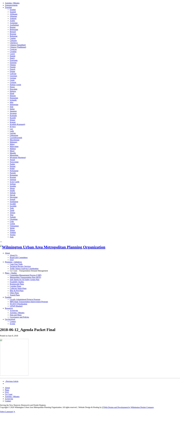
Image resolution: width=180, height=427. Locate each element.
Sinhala (13, 193)
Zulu (11, 237)
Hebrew (13, 91)
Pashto (12, 164)
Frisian (12, 71)
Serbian (13, 184)
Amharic (13, 18)
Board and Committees (19, 257)
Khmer (12, 120)
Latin (12, 131)
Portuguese (14, 171)
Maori (12, 151)
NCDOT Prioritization (18, 304)
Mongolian (14, 155)
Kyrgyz (13, 127)
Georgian (13, 76)
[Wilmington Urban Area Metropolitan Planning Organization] (52, 247)
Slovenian (14, 197)
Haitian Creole (15, 85)
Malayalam (14, 146)
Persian (12, 166)
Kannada (13, 116)
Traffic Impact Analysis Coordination (24, 269)
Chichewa (14, 43)
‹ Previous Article (11, 381)
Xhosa (12, 230)
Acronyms (14, 310)
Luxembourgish (16, 138)
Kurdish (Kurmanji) (17, 124)
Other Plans (14, 293)
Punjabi (13, 173)
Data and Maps (16, 315)
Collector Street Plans (18, 288)
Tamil (12, 210)
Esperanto (14, 60)
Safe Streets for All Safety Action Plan (24, 280)
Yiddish (13, 232)
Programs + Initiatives (13, 262)
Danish (12, 56)
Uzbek (12, 224)
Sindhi (12, 191)
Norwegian (14, 162)
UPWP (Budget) (16, 306)
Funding (8, 297)
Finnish (13, 67)
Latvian (13, 133)
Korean (13, 122)
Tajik (12, 208)
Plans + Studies (11, 273)
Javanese (13, 113)
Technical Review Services (20, 266)
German (13, 78)
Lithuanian (14, 135)
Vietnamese (14, 226)
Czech (12, 54)
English (13, 10)
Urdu (12, 221)
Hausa (12, 87)
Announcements (11, 5)
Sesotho (13, 186)
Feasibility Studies (17, 282)
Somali (12, 199)
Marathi (13, 153)
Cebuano (13, 40)
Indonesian (14, 104)
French (12, 69)
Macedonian (14, 140)
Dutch (12, 58)
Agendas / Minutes (12, 3)
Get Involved (10, 319)
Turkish (13, 217)
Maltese (13, 149)
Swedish (13, 206)
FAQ (12, 260)
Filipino (13, 65)
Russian (13, 177)
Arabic (12, 21)
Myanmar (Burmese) (18, 157)
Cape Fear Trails (16, 264)
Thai (11, 215)
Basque (13, 27)
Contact (13, 321)
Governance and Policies (19, 317)
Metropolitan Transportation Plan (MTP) (25, 277)
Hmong (13, 96)
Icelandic (13, 100)
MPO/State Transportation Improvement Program (29, 302)
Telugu (12, 213)
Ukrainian (14, 219)
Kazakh (13, 118)
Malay (12, 144)
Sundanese (14, 202)
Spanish (13, 12)
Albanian (13, 16)
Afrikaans (13, 14)
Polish (12, 168)
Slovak (12, 195)
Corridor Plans (15, 286)
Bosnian (13, 34)
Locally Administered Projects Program (25, 299)
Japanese (13, 111)
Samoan (13, 179)
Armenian (14, 23)
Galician (13, 74)
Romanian (14, 175)
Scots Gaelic (14, 182)
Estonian (13, 63)
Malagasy (13, 142)
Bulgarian (13, 36)
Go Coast (8, 394)
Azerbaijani (14, 25)
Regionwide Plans (17, 284)
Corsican (13, 49)
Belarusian (14, 29)
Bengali (13, 32)
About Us (13, 255)
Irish (11, 107)
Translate (8, 7)
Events (12, 324)
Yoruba (12, 235)
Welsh (12, 228)
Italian (12, 109)
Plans (7, 390)
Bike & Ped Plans (17, 291)
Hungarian (14, 98)
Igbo (11, 102)
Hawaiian (13, 89)
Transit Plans (15, 295)
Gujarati (13, 82)
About (7, 253)
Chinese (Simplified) (18, 45)
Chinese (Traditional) (18, 47)
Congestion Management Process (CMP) (25, 275)
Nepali (12, 160)
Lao (11, 129)
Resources (9, 308)
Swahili (13, 204)
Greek (12, 80)
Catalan (13, 38)
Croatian (13, 52)
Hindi (12, 93)
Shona (12, 188)
